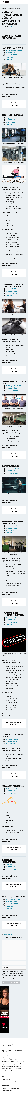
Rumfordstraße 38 (12, 739)
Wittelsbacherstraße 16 (14, 50)
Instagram (9, 57)
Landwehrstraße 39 (12, 469)
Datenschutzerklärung (11, 1082)
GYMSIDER (5, 2)
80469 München (11, 53)
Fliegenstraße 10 (11, 118)
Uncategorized (8, 934)
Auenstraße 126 (11, 289)
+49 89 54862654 (12, 622)
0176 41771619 (11, 122)
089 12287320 (11, 744)
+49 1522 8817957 (12, 473)
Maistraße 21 (10, 865)
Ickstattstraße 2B (12, 526)
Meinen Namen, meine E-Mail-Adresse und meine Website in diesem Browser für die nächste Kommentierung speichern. (13, 974)
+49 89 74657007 (12, 293)
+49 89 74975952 (12, 55)
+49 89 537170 (11, 793)
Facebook (9, 59)
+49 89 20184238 (12, 390)
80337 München (11, 120)
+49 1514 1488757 (12, 869)
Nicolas (13, 27)
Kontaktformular (9, 1091)
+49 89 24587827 (12, 904)
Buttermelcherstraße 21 (14, 899)
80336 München (11, 388)
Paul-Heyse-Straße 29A (14, 386)
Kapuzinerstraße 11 (12, 618)
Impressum (6, 1079)
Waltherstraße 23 (12, 789)
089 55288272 (11, 530)
